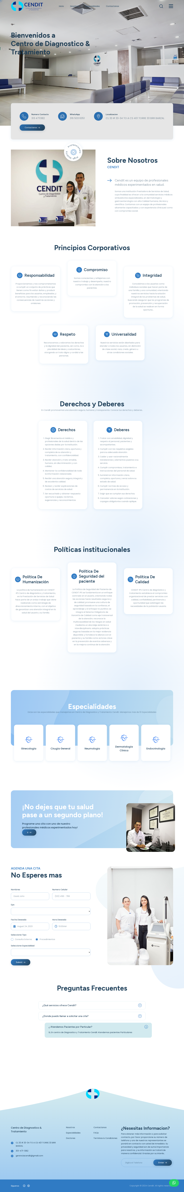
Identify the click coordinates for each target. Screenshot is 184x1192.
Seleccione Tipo (18, 934)
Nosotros (74, 6)
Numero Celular (60, 889)
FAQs (96, 1132)
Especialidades (92, 6)
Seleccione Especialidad (22, 945)
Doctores (70, 1138)
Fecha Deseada (18, 919)
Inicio (61, 6)
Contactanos (112, 6)
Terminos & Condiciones (105, 1138)
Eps (12, 904)
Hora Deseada (59, 919)
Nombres (15, 889)
